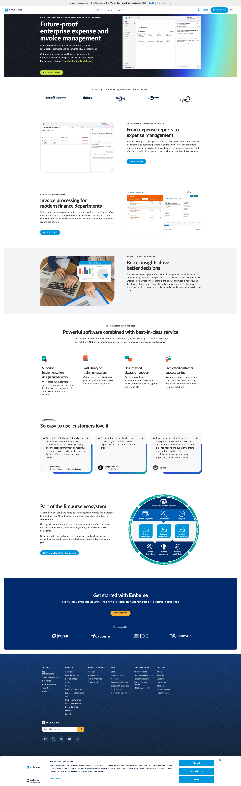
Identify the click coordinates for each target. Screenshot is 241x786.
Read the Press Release (158, 3)
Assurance (69, 672)
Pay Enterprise (71, 707)
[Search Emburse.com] (198, 9)
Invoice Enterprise (73, 700)
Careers (160, 679)
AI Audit (91, 672)
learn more (136, 161)
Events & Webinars (119, 682)
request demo (51, 72)
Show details (55, 778)
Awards (160, 675)
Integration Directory (143, 675)
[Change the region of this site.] (232, 10)
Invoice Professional (74, 703)
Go (66, 696)
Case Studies (116, 689)
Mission (160, 686)
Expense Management (48, 673)
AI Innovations (140, 672)
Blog (113, 672)
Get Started (219, 10)
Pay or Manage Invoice (140, 683)
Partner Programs (141, 679)
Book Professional (73, 679)
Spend (68, 714)
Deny (196, 779)
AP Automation (49, 684)
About (159, 672)
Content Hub (117, 675)
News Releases (163, 689)
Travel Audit (93, 682)
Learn (110, 10)
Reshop (68, 710)
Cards (67, 686)
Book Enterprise (72, 675)
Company (122, 10)
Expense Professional (74, 693)
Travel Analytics (95, 679)
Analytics (46, 688)
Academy (115, 679)
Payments (46, 681)
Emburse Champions (120, 686)
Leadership (161, 682)
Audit (44, 691)
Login (205, 10)
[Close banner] (220, 760)
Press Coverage (163, 693)
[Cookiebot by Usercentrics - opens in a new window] (33, 781)
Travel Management (50, 677)
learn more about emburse (59, 553)
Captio (68, 682)
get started (120, 613)
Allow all (196, 763)
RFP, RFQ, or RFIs (142, 688)
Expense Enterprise (73, 689)
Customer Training (119, 693)
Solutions (98, 10)
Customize (195, 771)
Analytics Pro (94, 675)
